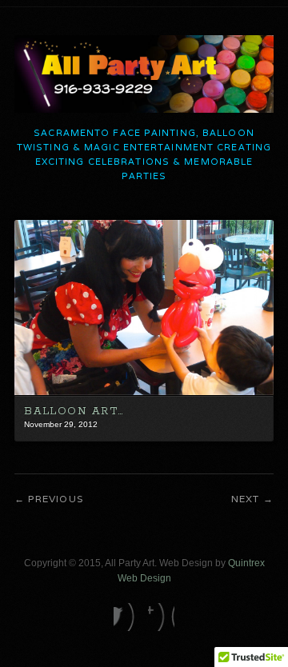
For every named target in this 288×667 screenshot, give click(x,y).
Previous (55, 499)
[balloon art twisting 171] (144, 391)
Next (245, 499)
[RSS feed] (161, 617)
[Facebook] (127, 617)
